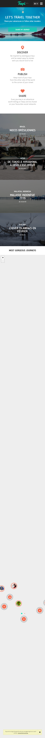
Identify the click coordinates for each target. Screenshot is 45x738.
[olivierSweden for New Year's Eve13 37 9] (14, 586)
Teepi (22, 3)
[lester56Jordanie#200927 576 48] (18, 603)
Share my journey (22, 30)
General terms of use (23, 733)
